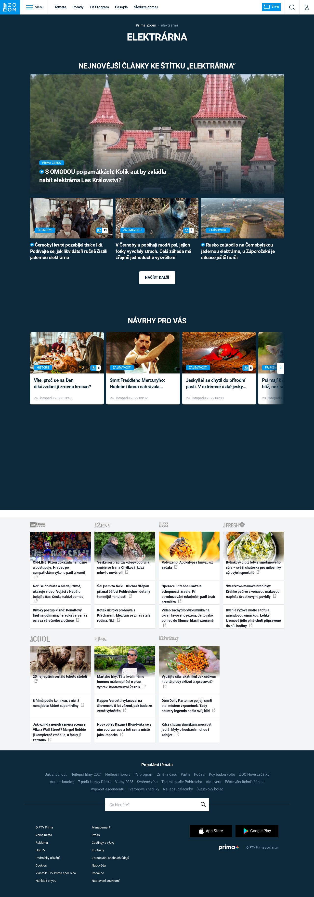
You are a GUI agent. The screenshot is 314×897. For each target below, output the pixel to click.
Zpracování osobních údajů (110, 858)
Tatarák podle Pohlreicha (181, 782)
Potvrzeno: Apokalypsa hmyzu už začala (187, 564)
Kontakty (98, 850)
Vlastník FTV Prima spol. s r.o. (56, 873)
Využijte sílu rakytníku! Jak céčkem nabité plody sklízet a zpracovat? (189, 679)
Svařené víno (147, 782)
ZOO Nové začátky (254, 774)
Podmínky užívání (48, 858)
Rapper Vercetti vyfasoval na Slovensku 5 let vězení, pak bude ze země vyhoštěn (124, 706)
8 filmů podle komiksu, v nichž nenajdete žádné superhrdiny (56, 703)
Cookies (41, 865)
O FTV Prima (44, 827)
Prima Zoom (146, 25)
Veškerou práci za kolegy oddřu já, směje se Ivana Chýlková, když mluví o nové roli (123, 567)
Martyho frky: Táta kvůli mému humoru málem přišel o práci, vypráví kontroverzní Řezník (120, 682)
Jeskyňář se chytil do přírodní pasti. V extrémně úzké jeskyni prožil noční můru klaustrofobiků (216, 384)
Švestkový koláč (209, 789)
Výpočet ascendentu (107, 789)
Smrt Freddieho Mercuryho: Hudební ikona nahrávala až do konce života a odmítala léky (139, 384)
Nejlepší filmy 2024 (86, 774)
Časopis (121, 7)
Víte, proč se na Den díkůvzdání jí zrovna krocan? (62, 383)
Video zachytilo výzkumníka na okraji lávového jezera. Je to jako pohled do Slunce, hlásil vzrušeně (188, 615)
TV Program (99, 7)
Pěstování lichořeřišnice (244, 782)
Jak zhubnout (56, 774)
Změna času (167, 774)
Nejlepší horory (117, 774)
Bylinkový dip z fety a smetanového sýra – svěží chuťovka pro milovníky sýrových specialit (253, 567)
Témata (60, 7)
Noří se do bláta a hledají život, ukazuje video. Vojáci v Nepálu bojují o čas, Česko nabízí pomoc (58, 591)
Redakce (98, 873)
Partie (185, 774)
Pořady (77, 7)
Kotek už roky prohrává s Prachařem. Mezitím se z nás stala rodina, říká (124, 615)
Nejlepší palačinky (178, 789)
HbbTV (40, 850)
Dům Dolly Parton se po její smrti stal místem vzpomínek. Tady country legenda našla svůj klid (187, 706)
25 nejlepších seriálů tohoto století (60, 676)
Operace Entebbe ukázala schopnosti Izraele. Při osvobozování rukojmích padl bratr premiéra (188, 594)
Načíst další (157, 277)
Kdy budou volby (222, 774)
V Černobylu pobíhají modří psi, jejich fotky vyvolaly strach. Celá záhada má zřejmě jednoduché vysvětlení (153, 251)
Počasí (199, 774)
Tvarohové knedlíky (143, 789)
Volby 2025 (124, 782)
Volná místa (44, 835)
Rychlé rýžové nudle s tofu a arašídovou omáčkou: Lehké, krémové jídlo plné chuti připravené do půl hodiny (253, 618)
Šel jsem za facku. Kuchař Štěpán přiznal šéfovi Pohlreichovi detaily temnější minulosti (123, 591)
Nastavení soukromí (105, 881)
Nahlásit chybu (46, 881)
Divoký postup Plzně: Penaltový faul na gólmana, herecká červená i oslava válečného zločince (60, 615)
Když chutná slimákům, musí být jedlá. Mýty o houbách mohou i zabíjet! (186, 729)
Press (96, 835)
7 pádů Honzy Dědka (94, 782)
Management (101, 827)
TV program (143, 774)
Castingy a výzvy (103, 842)
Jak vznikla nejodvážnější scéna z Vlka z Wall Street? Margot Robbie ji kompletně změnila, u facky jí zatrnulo (59, 732)
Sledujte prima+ (146, 7)
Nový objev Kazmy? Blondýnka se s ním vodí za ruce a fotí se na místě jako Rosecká (124, 729)
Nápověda (99, 865)
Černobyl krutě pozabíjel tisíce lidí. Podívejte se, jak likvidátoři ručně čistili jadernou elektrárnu (68, 251)
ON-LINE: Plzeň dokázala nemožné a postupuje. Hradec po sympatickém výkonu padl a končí (60, 567)
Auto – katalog (62, 782)
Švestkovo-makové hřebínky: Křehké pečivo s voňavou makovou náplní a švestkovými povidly (252, 591)
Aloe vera (213, 782)
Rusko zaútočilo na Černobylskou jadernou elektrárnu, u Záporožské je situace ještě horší (238, 251)
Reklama (42, 842)
